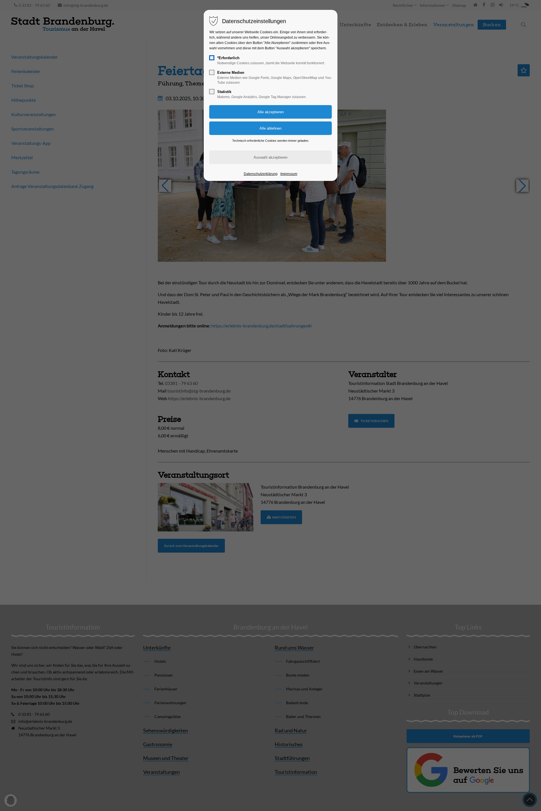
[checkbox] (211, 57)
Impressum (288, 174)
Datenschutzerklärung (261, 174)
